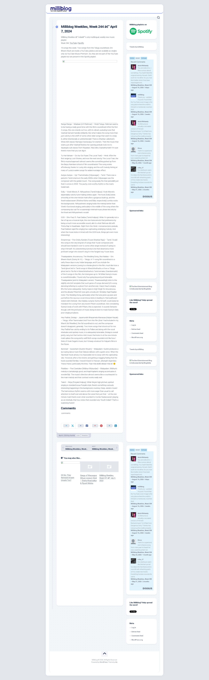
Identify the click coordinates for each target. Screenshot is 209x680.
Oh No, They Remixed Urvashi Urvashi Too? (67, 477)
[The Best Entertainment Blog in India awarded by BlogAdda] (141, 289)
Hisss (140, 148)
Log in (133, 325)
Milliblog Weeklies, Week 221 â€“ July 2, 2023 (107, 478)
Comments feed (137, 333)
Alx (116, 662)
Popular (144, 58)
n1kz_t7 (140, 168)
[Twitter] (158, 8)
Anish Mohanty (143, 65)
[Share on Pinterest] (97, 426)
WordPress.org (137, 337)
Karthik (72, 435)
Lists (78, 435)
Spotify (81, 43)
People (132, 58)
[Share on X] (68, 426)
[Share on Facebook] (82, 426)
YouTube (73, 43)
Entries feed (135, 329)
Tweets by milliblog (137, 47)
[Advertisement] (143, 260)
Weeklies (85, 435)
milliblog (141, 95)
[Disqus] (90, 517)
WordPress (104, 662)
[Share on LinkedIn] (111, 426)
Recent (138, 58)
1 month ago (147, 163)
